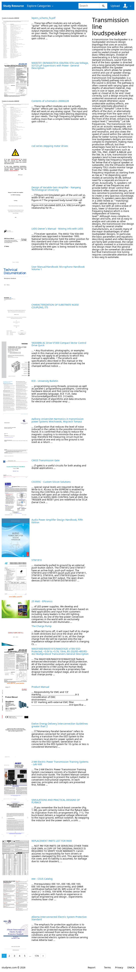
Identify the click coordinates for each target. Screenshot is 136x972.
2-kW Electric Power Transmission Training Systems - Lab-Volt (60, 763)
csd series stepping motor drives (50, 145)
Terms (107, 967)
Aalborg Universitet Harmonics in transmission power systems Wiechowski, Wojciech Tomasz (58, 420)
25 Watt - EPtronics (42, 601)
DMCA (130, 967)
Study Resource (13, 6)
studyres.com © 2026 (13, 967)
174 (37, 955)
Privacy (119, 967)
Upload (115, 6)
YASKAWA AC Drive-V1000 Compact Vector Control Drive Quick (59, 344)
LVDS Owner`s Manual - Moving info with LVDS (57, 228)
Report (91, 967)
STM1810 (37, 560)
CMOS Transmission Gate (46, 460)
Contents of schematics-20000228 (50, 101)
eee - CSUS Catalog (42, 878)
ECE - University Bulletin (45, 380)
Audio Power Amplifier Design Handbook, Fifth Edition (57, 521)
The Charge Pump (42, 626)
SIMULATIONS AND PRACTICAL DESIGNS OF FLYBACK (56, 801)
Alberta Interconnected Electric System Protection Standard (59, 918)
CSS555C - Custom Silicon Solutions (51, 481)
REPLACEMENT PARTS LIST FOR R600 (52, 840)
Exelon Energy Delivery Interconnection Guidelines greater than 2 (60, 725)
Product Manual (40, 686)
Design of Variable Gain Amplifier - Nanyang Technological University (56, 188)
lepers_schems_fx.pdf (43, 17)
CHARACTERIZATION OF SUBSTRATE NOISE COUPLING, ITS (55, 306)
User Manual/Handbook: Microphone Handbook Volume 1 (58, 268)
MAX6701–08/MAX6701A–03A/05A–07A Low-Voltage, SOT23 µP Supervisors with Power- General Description (60, 65)
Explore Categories (39, 6)
